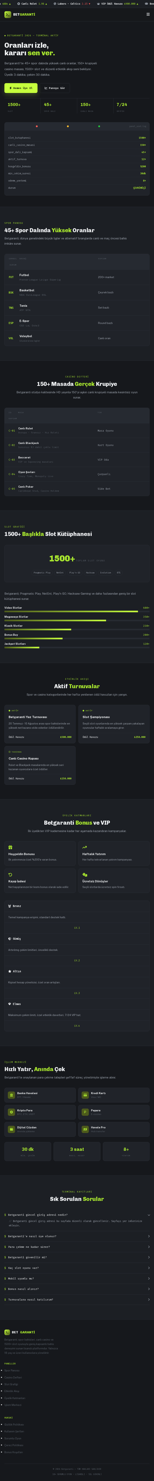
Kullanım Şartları (14, 1431)
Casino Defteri (13, 1377)
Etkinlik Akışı (11, 1391)
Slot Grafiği (11, 1384)
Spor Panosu (11, 1370)
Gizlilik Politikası (14, 1424)
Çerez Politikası (13, 1445)
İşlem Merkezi (12, 1404)
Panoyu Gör (57, 88)
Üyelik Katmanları (14, 1398)
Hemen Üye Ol (22, 88)
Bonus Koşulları (13, 1452)
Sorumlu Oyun (12, 1438)
